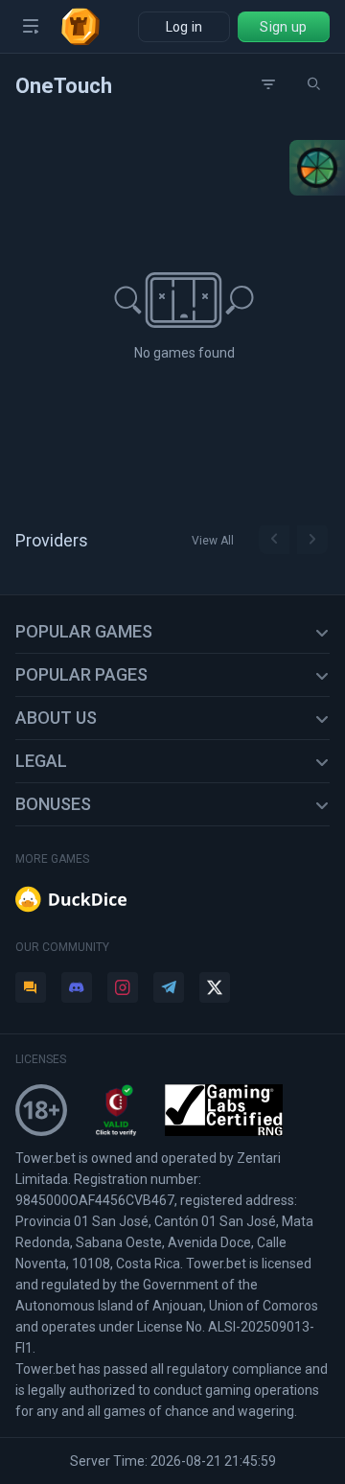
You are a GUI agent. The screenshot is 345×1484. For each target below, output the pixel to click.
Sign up (283, 27)
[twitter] (214, 987)
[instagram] (122, 987)
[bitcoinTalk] (30, 987)
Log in (184, 27)
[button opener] (30, 27)
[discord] (76, 987)
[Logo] (88, 27)
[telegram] (168, 987)
